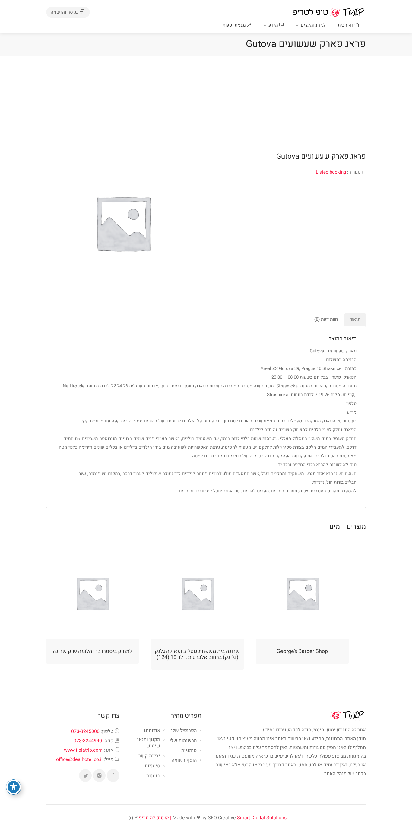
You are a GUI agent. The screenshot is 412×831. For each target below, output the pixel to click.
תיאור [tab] (355, 319)
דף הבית (346, 25)
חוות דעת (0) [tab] (326, 319)
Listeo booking (331, 172)
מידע (273, 25)
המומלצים (311, 25)
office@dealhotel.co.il (79, 759)
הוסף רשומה (184, 760)
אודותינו (152, 731)
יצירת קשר (149, 756)
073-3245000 (85, 731)
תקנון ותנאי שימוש (148, 743)
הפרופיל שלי (184, 731)
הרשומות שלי (183, 740)
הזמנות (153, 776)
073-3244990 (88, 740)
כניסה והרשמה (65, 12)
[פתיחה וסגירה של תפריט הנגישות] (13, 787)
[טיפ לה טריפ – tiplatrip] (328, 12)
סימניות (152, 766)
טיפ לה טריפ (151, 817)
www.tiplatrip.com (83, 750)
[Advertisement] (206, 101)
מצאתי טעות (235, 25)
